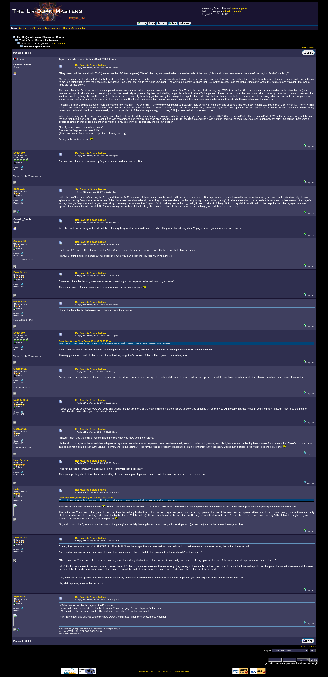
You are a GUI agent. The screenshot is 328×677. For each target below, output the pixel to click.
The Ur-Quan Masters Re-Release (38, 40)
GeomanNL (20, 241)
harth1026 (19, 188)
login (233, 8)
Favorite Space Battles (37, 46)
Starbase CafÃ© (31, 43)
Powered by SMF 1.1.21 (149, 671)
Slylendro (19, 596)
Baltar (16, 489)
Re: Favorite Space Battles (90, 65)
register (243, 8)
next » (313, 47)
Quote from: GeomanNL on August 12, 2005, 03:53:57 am (85, 341)
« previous (305, 47)
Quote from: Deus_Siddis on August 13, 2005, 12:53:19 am (86, 497)
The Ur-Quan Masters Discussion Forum (40, 37)
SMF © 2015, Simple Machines (175, 671)
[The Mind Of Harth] (18, 212)
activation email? (232, 11)
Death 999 (59, 43)
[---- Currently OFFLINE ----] (18, 631)
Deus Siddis (20, 272)
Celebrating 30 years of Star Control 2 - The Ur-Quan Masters (52, 28)
